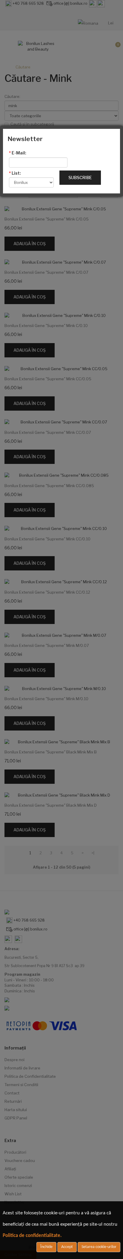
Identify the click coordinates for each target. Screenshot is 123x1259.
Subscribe (80, 177)
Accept (67, 1247)
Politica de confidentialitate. (32, 1235)
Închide (46, 1247)
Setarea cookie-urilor (99, 1247)
